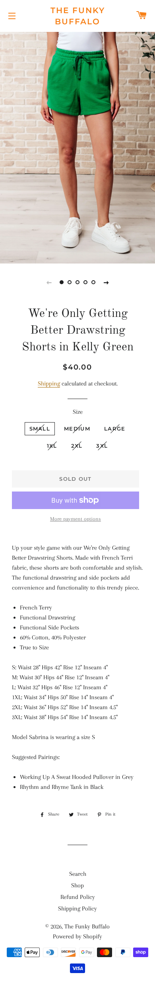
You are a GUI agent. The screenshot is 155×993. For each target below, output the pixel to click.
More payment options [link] (75, 519)
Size (78, 411)
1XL (52, 445)
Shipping (49, 383)
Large (115, 428)
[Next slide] (106, 282)
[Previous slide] (49, 282)
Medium (77, 428)
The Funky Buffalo (77, 16)
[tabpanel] (77, 146)
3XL (102, 445)
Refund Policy (77, 897)
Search (77, 873)
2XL (77, 445)
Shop (77, 885)
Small (39, 428)
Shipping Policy (77, 908)
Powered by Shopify (77, 936)
